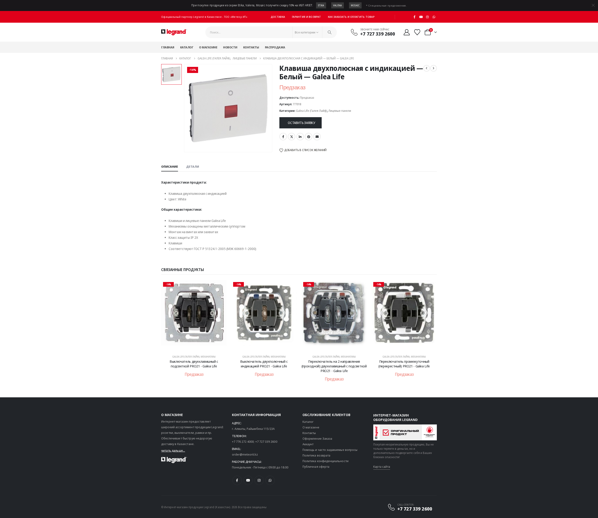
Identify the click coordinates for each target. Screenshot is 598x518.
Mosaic (355, 5)
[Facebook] (415, 17)
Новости (230, 47)
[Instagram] (427, 17)
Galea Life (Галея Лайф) (311, 111)
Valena (337, 5)
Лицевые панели (339, 111)
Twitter (291, 136)
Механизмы (208, 356)
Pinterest (308, 136)
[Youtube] (421, 17)
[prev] (426, 68)
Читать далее (197, 346)
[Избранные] (417, 32)
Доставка (278, 16)
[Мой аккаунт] (406, 32)
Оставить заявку (301, 122)
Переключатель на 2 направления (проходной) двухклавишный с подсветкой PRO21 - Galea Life (334, 366)
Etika (321, 5)
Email (317, 136)
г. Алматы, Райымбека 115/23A (253, 429)
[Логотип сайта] (174, 32)
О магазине (208, 47)
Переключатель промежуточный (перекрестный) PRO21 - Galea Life (404, 363)
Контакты (251, 47)
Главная (167, 47)
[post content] (194, 315)
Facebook (283, 136)
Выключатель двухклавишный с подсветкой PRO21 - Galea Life (194, 363)
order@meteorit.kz (245, 454)
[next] (433, 68)
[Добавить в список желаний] (219, 287)
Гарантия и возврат (306, 16)
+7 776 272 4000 (243, 441)
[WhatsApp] (434, 17)
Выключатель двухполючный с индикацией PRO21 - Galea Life (264, 363)
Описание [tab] (169, 166)
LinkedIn (300, 136)
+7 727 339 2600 (266, 441)
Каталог (186, 47)
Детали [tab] (192, 166)
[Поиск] (329, 32)
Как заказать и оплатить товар (351, 16)
